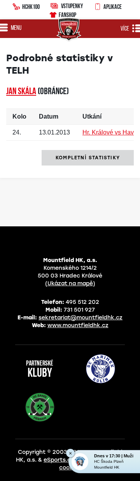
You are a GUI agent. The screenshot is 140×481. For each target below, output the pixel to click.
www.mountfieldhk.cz (77, 325)
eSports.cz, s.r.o (66, 460)
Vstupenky (72, 5)
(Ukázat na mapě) (70, 283)
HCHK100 (31, 6)
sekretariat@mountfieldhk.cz (80, 317)
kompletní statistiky (88, 157)
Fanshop (67, 14)
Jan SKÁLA (21, 92)
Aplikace (112, 6)
